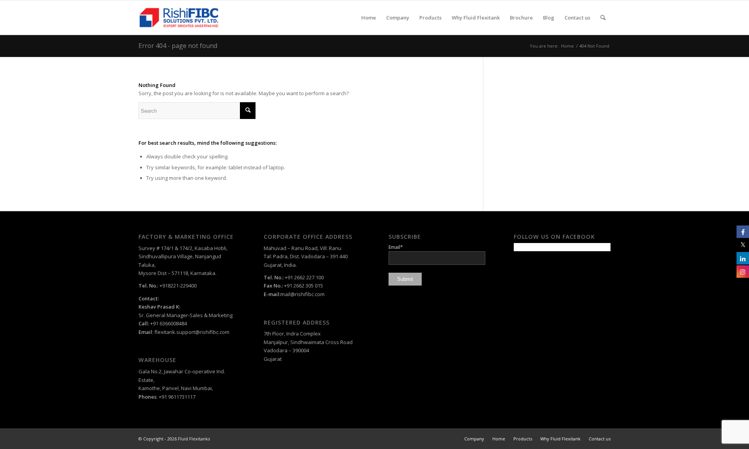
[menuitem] (368, 17)
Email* (396, 247)
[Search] (603, 17)
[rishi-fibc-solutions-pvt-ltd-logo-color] (178, 17)
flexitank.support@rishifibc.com (191, 331)
